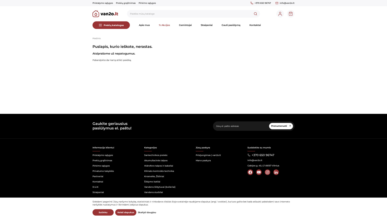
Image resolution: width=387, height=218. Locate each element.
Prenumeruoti (279, 126)
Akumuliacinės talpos (155, 160)
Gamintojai (185, 25)
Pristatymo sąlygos (103, 3)
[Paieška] (255, 14)
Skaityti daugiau (147, 212)
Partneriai (98, 176)
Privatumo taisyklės (103, 171)
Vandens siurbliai (153, 192)
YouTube (259, 172)
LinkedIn (276, 172)
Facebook (250, 172)
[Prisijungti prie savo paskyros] (280, 14)
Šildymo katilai (152, 181)
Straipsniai (207, 25)
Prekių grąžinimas (126, 3)
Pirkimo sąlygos (147, 3)
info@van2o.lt (287, 3)
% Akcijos (164, 25)
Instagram (267, 172)
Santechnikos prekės (155, 155)
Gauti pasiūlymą (231, 25)
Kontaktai (255, 25)
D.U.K (95, 187)
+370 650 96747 (263, 3)
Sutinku (103, 212)
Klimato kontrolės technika (159, 171)
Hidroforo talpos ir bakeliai (158, 165)
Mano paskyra (203, 160)
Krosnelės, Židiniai (154, 176)
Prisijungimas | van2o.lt (208, 155)
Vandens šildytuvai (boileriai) (160, 187)
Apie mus (144, 25)
